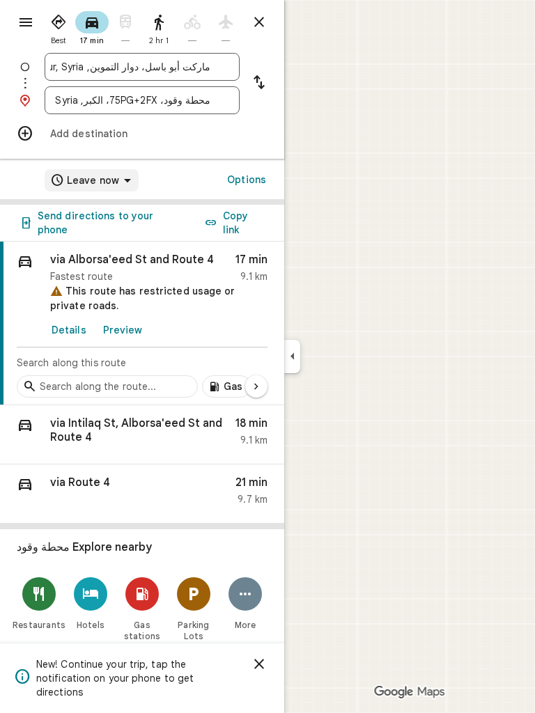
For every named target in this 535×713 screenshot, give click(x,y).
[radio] (58, 26)
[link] (142, 323)
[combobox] (130, 67)
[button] (142, 434)
